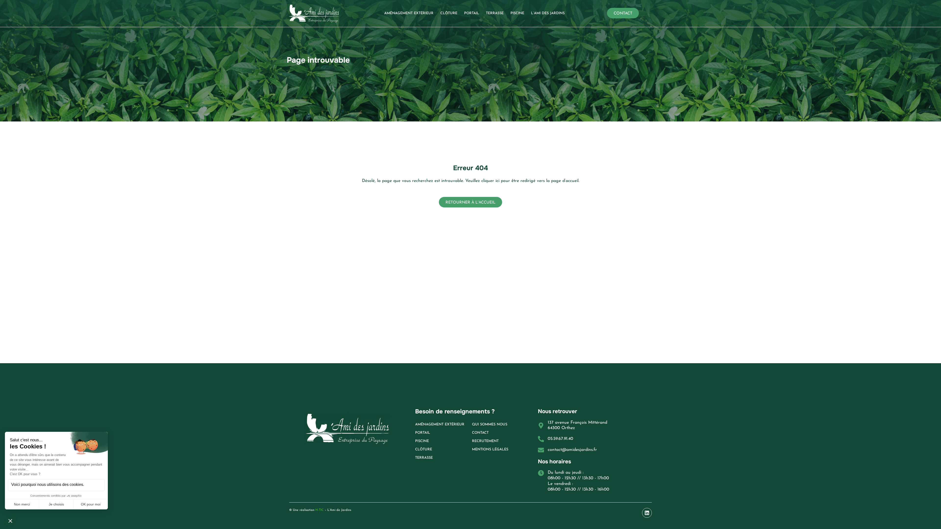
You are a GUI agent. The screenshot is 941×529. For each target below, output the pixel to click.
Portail (471, 13)
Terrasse (495, 13)
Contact (480, 433)
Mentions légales (490, 449)
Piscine (517, 13)
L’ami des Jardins (548, 13)
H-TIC (319, 510)
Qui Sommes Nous (489, 424)
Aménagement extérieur (408, 13)
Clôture (448, 13)
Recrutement (485, 441)
